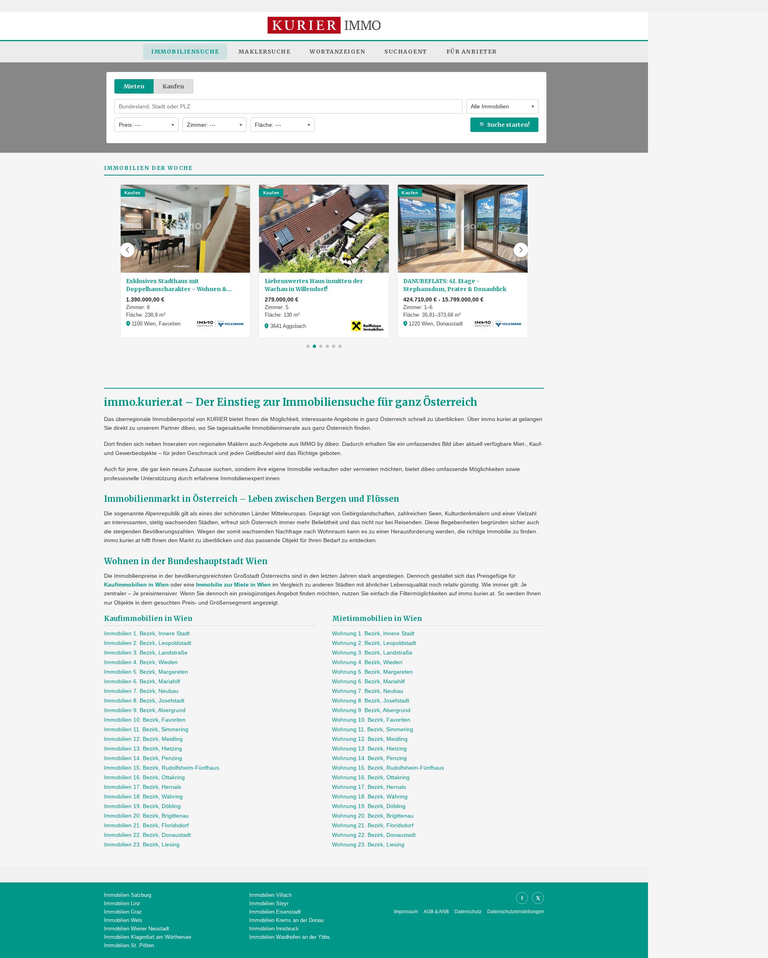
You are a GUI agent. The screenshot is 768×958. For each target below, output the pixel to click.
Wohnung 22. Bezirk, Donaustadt (374, 835)
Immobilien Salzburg (127, 895)
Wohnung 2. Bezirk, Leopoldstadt (374, 643)
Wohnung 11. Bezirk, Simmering (372, 729)
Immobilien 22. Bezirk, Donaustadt (147, 835)
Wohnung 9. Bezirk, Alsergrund (371, 710)
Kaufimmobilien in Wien (136, 584)
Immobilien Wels (123, 920)
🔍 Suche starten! (504, 124)
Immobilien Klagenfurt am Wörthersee (147, 937)
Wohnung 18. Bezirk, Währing (370, 796)
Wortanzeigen (337, 51)
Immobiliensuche (185, 51)
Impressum (406, 911)
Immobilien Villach (270, 895)
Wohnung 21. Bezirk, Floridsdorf (373, 825)
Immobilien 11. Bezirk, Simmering (146, 729)
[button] (127, 250)
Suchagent (405, 51)
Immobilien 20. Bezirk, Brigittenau (146, 815)
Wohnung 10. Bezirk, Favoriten (371, 720)
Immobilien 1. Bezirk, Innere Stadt (147, 633)
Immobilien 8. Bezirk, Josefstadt (144, 700)
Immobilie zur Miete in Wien (233, 584)
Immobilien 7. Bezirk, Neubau (141, 691)
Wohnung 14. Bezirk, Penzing (369, 758)
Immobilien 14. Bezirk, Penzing (143, 758)
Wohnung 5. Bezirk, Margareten (372, 672)
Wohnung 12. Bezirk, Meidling (370, 739)
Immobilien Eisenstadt (275, 912)
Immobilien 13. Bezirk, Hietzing (143, 748)
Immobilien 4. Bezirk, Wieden (141, 662)
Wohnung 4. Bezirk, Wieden (367, 662)
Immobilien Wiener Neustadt (136, 929)
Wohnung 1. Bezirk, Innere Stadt (373, 633)
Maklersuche (264, 51)
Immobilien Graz (123, 912)
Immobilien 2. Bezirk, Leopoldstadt (147, 643)
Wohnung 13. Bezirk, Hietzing (369, 748)
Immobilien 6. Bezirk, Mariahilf (142, 681)
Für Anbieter (471, 51)
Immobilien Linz (122, 903)
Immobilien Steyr (268, 903)
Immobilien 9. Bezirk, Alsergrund (145, 710)
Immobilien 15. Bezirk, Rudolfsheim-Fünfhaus (161, 767)
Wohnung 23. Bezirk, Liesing (368, 844)
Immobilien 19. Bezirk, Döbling (142, 806)
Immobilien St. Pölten (129, 945)
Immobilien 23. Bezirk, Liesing (142, 844)
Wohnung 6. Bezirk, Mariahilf (368, 681)
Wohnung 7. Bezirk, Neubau (367, 691)
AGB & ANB (436, 911)
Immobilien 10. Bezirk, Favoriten (145, 720)
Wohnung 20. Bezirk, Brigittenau (373, 815)
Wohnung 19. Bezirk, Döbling (369, 806)
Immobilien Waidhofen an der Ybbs (289, 937)
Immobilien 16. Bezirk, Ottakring (144, 777)
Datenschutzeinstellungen (515, 911)
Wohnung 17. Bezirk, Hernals (369, 787)
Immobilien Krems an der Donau (286, 920)
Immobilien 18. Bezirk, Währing (143, 796)
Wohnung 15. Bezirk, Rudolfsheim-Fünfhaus (388, 767)
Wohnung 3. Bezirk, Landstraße (372, 652)
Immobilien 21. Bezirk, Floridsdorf (146, 825)
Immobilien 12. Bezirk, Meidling (143, 739)
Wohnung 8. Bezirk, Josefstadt (370, 700)
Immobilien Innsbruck (274, 929)
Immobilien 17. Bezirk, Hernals (142, 787)
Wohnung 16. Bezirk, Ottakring (371, 777)
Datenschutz (468, 911)
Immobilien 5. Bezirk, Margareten (146, 672)
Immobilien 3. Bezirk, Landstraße (146, 652)
